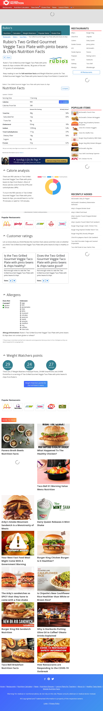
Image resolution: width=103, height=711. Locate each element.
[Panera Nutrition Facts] (62, 407)
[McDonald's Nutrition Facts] (7, 224)
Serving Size (7, 98)
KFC (72, 48)
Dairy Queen (90, 40)
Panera (88, 52)
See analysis (64, 102)
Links (46, 703)
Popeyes (74, 56)
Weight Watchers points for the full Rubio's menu (35, 384)
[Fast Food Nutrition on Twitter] (52, 679)
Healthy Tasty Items (93, 686)
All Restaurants (86, 72)
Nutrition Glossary (47, 686)
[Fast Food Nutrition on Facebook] (44, 679)
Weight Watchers (29, 33)
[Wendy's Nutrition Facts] (18, 224)
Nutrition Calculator (21, 7)
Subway (73, 63)
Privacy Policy (54, 703)
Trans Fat (7, 120)
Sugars (6, 139)
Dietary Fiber (8, 135)
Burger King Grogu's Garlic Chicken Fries (84, 226)
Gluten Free (45, 7)
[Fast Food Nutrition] (13, 2)
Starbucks (89, 60)
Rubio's (21, 152)
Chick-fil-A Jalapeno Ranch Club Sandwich (84, 237)
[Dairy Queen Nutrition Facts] (51, 407)
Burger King (90, 33)
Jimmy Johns (90, 44)
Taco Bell (89, 63)
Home (2, 686)
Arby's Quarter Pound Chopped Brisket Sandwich (83, 217)
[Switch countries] (72, 7)
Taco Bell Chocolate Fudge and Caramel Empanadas (84, 242)
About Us (81, 686)
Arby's (73, 33)
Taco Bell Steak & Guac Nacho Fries (83, 247)
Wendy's (74, 67)
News (54, 7)
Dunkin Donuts (76, 44)
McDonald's (90, 48)
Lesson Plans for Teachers (66, 686)
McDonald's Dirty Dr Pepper (80, 199)
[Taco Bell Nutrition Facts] (18, 407)
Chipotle (89, 37)
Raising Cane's (91, 56)
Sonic (73, 60)
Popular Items (43, 33)
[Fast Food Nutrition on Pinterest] (48, 679)
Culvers (73, 40)
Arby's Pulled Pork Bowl (79, 212)
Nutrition (7, 33)
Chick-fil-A (74, 37)
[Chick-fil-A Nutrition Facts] (29, 224)
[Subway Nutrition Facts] (40, 224)
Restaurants (7, 7)
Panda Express (76, 52)
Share (7, 57)
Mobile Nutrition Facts (51, 689)
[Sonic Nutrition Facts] (62, 224)
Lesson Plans (63, 7)
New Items (35, 7)
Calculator (17, 33)
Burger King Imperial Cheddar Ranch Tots (84, 230)
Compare (65, 88)
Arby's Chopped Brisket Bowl (80, 208)
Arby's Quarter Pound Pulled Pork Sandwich (85, 222)
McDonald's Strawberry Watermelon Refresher (83, 203)
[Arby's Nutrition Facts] (51, 224)
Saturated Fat (8, 117)
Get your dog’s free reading (56, 161)
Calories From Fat (9, 105)
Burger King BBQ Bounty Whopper (82, 234)
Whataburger (90, 67)
